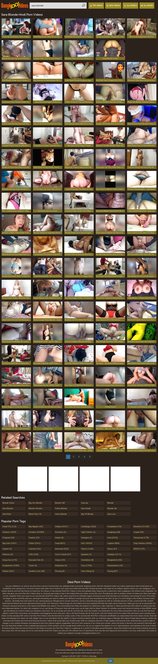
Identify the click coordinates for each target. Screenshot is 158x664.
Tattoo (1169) (87, 548)
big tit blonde (87, 514)
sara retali (85, 508)
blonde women (35, 508)
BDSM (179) (139, 548)
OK (110, 661)
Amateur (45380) (36, 532)
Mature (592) (8, 571)
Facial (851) (60, 543)
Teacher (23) (34, 537)
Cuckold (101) (35, 548)
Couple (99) (139, 532)
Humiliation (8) (87, 560)
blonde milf (60, 503)
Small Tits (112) (9, 526)
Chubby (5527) (61, 526)
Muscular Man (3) (36, 560)
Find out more (100, 661)
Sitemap (93, 656)
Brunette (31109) (141, 526)
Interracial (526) (62, 548)
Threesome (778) (141, 537)
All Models (132, 5)
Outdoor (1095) (9, 532)
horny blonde (61, 514)
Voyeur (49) (60, 560)
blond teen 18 (35, 514)
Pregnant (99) (8, 537)
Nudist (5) (59, 537)
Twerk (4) (33, 565)
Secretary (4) (60, 532)
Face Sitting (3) (87, 571)
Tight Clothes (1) (88, 532)
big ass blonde (35, 503)
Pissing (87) (112, 571)
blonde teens (8, 503)
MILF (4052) (86, 543)
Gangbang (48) (113, 532)
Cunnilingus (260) (88, 526)
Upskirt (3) (7, 548)
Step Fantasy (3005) (143, 543)
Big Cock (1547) (9, 543)
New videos (114, 5)
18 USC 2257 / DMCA (79, 656)
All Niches (148, 5)
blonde (110, 503)
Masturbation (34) (115, 565)
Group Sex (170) (9, 560)
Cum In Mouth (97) (63, 554)
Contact (65, 656)
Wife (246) (33, 554)
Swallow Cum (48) (37, 571)
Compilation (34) (114, 526)
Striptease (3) (61, 565)
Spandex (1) (86, 554)
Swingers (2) (86, 537)
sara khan (6, 514)
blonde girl (112, 508)
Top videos (98, 5)
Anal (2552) (112, 537)
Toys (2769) (86, 565)
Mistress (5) (7, 554)
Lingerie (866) (113, 543)
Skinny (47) (112, 548)
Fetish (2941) (35, 543)
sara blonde (7, 508)
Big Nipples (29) (36, 526)
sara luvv (111, 514)
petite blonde (61, 508)
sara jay (84, 503)
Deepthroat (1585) (10, 565)
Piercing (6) (60, 571)
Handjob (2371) (114, 554)
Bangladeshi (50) (114, 560)
